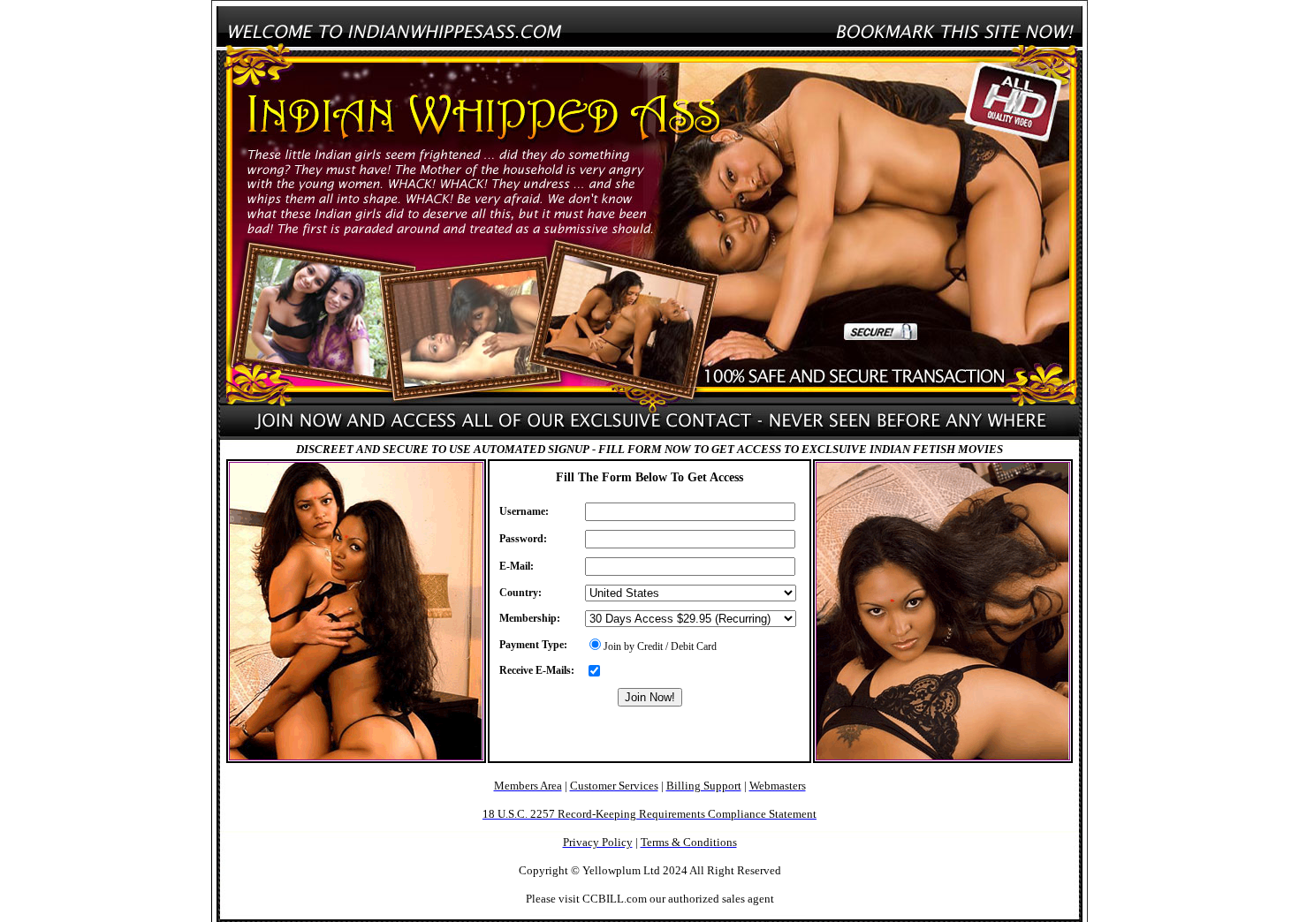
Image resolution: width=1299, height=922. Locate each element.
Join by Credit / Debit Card (660, 646)
